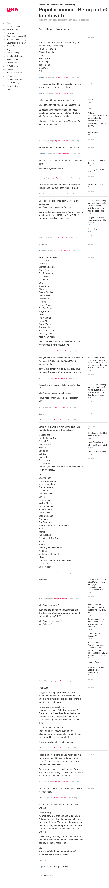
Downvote (65, 77)
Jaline (89, 102)
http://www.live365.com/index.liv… (58, 83)
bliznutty (90, 447)
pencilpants (42, 250)
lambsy (41, 378)
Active (66, 29)
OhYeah (41, 93)
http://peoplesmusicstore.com (66, 104)
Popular (58, 29)
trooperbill (42, 154)
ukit (40, 194)
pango (41, 598)
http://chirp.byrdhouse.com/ (51, 168)
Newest (49, 29)
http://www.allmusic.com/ (50, 620)
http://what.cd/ (45, 624)
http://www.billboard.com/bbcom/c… (55, 392)
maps (40, 351)
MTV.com (70, 200)
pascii (40, 573)
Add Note (91, 37)
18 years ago (49, 77)
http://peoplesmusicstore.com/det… (55, 116)
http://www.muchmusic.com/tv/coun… (56, 207)
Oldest (41, 29)
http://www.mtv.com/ (48, 604)
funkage (41, 77)
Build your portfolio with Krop (63, 4)
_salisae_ (42, 178)
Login (41, 866)
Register (49, 866)
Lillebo (41, 681)
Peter (89, 128)
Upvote (57, 77)
